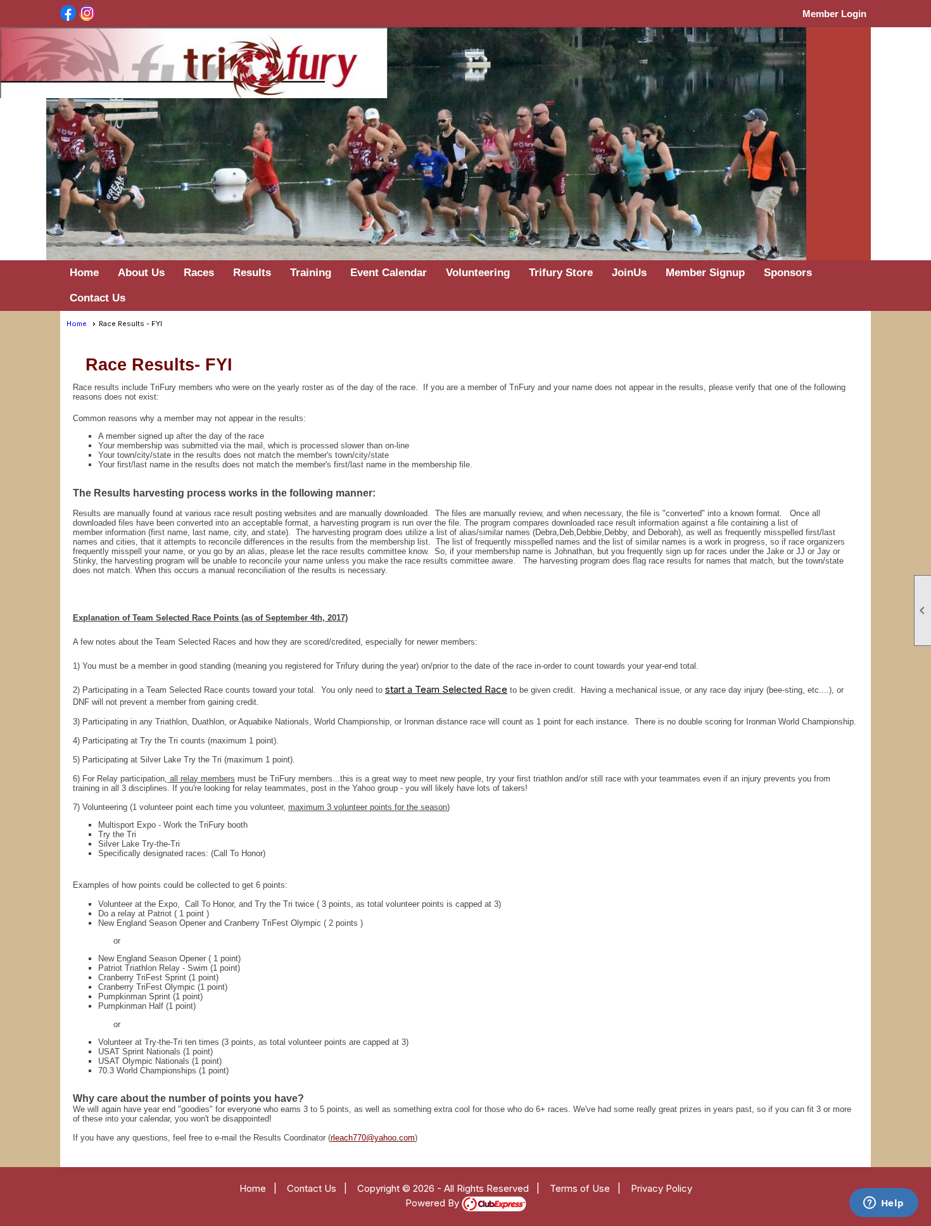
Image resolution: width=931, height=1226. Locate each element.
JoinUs (629, 273)
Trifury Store (561, 273)
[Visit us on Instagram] (87, 14)
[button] (141, 273)
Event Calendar (388, 273)
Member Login (834, 13)
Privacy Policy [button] (661, 1188)
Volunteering (478, 273)
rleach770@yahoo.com (373, 1137)
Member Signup (705, 273)
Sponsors (788, 273)
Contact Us (97, 298)
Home (84, 273)
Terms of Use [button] (580, 1188)
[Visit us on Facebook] (68, 14)
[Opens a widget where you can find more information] (883, 1204)
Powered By (433, 1203)
